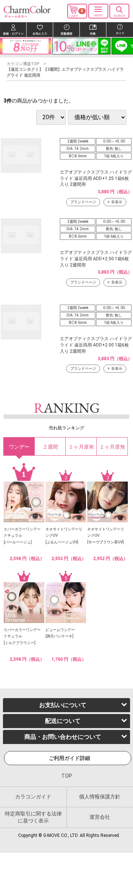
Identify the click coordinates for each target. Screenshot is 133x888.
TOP (66, 776)
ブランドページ (83, 202)
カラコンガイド (33, 797)
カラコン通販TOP (23, 63)
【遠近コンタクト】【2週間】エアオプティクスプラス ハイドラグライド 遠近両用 (65, 72)
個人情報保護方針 (99, 797)
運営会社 (99, 817)
